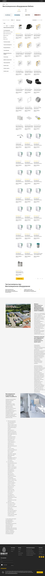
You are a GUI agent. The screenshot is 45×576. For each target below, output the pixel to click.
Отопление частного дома (30, 552)
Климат (12, 551)
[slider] (13, 27)
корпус (6, 37)
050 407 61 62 (41, 551)
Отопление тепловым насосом (30, 553)
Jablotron (19, 549)
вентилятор (6, 35)
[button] (37, 20)
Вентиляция (13, 549)
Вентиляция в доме (29, 549)
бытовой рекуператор (8, 33)
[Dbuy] (5, 1)
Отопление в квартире (29, 555)
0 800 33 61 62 (41, 549)
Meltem (19, 551)
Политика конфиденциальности (12, 573)
